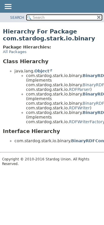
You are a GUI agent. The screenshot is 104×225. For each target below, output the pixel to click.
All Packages (15, 52)
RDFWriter (79, 108)
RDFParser (79, 89)
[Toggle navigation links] (8, 7)
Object (41, 71)
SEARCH (17, 18)
